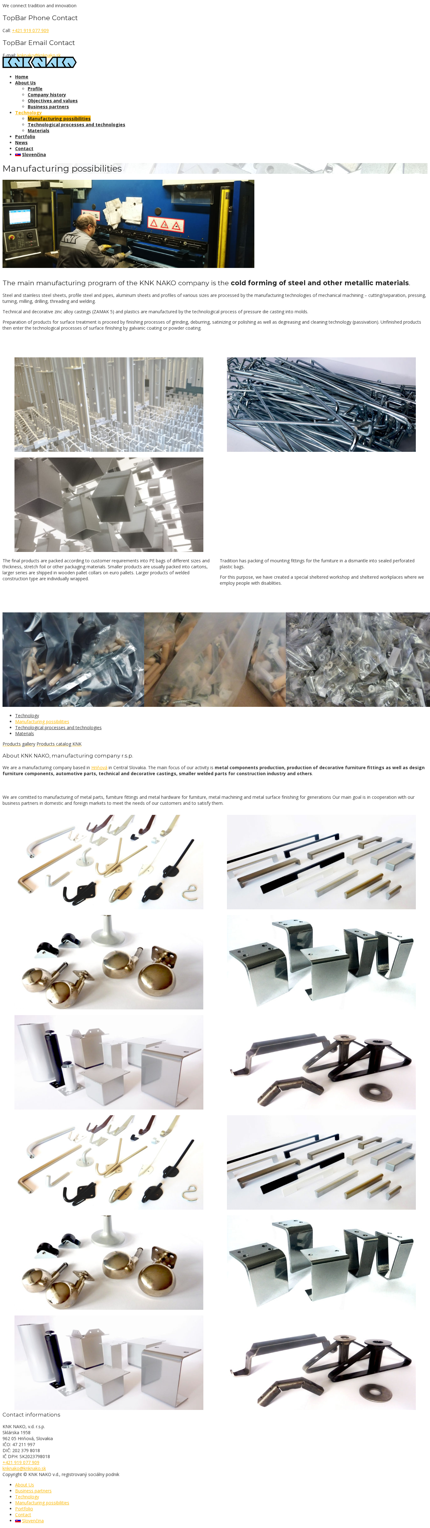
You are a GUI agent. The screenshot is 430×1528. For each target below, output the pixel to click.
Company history (47, 95)
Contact (24, 148)
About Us (25, 83)
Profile (35, 89)
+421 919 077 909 (30, 30)
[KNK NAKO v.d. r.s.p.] (40, 66)
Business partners (48, 107)
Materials (38, 130)
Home (21, 77)
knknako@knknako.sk (39, 55)
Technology (28, 113)
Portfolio (25, 136)
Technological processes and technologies (76, 125)
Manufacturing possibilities (59, 119)
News (21, 142)
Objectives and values (53, 101)
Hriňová (99, 767)
